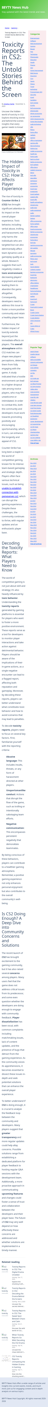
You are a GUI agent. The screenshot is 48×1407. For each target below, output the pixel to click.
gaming (32, 138)
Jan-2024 (33, 474)
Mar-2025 (33, 538)
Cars (31, 79)
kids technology (35, 146)
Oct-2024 (33, 490)
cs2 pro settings (35, 438)
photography (34, 111)
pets (31, 376)
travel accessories (36, 229)
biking (32, 173)
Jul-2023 (32, 501)
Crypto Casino (34, 313)
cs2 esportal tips (35, 424)
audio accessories (36, 256)
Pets (31, 52)
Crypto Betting (34, 318)
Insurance (33, 76)
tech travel (33, 261)
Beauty (32, 49)
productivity (34, 192)
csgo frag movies (35, 408)
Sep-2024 (33, 477)
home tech (33, 302)
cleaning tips (34, 235)
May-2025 (33, 541)
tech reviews (34, 103)
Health (32, 62)
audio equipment (35, 210)
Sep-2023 (33, 520)
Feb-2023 (33, 485)
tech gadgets (34, 165)
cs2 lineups (33, 365)
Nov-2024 (33, 482)
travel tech (33, 299)
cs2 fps (32, 373)
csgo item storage (36, 405)
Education (33, 60)
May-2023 (33, 469)
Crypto (32, 304)
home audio (34, 157)
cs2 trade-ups (34, 378)
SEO (31, 68)
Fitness (32, 84)
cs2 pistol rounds (35, 411)
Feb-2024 (33, 506)
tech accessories (35, 108)
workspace (33, 181)
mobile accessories (36, 151)
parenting (33, 253)
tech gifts (33, 175)
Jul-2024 (32, 512)
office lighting (34, 283)
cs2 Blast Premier (35, 384)
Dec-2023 (33, 463)
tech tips (33, 243)
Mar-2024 (33, 493)
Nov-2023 (33, 503)
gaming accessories (36, 245)
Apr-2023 (33, 487)
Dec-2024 (33, 530)
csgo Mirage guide (36, 403)
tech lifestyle (34, 294)
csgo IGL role (34, 397)
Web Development (36, 44)
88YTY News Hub (15, 7)
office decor (34, 167)
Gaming (14, 28)
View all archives (36, 544)
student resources (36, 170)
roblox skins (34, 389)
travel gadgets (34, 194)
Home (7, 28)
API (31, 323)
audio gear (33, 208)
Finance (32, 65)
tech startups (34, 381)
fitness (32, 130)
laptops (32, 218)
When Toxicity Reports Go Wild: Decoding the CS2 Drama (18, 1339)
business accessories (37, 272)
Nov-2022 (33, 528)
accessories (34, 237)
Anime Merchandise (36, 122)
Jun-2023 (33, 517)
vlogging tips (34, 205)
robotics (32, 400)
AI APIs (32, 105)
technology (33, 89)
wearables (33, 178)
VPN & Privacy (34, 331)
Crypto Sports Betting (37, 315)
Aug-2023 (33, 509)
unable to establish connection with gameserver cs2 (11, 492)
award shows (34, 352)
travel (32, 97)
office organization (36, 140)
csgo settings (34, 368)
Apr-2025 (33, 536)
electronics (33, 280)
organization (34, 286)
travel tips (33, 275)
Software (33, 41)
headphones (34, 288)
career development (36, 421)
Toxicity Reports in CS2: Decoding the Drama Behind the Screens (18, 1293)
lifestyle (32, 251)
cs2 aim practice (35, 386)
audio (32, 213)
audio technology (35, 124)
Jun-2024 (33, 471)
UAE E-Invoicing (35, 321)
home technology (35, 291)
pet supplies (34, 248)
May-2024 (33, 525)
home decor (34, 240)
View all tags (34, 443)
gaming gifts (34, 143)
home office (34, 132)
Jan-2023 (33, 466)
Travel (32, 87)
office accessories (36, 221)
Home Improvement (36, 70)
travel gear (33, 189)
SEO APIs (33, 95)
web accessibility (35, 360)
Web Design (34, 73)
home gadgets (34, 224)
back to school (34, 159)
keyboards (33, 278)
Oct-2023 (33, 514)
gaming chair (34, 435)
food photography (35, 413)
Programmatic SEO (36, 92)
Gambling (33, 100)
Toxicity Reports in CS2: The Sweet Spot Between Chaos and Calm (18, 1316)
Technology (33, 54)
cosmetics (33, 370)
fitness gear (34, 259)
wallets (32, 296)
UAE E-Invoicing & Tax (37, 119)
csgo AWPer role (35, 440)
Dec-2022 (33, 479)
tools (31, 264)
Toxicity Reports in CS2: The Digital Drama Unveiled (18, 1270)
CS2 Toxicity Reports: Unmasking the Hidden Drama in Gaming (18, 1361)
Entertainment (34, 38)
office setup (34, 226)
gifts (31, 127)
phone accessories (36, 114)
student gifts (34, 197)
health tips (33, 154)
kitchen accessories (36, 232)
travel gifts (33, 200)
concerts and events (36, 362)
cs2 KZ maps (34, 427)
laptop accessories (36, 162)
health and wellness (36, 202)
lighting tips (34, 148)
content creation (35, 270)
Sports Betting (34, 267)
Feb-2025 (33, 533)
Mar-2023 (33, 498)
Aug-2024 (33, 495)
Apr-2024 (33, 522)
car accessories (35, 116)
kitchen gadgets (35, 216)
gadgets (32, 135)
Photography (34, 57)
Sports (32, 81)
